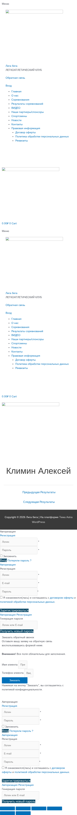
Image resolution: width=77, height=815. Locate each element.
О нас (15, 95)
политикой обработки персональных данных (27, 601)
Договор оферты (25, 132)
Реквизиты (21, 140)
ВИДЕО (15, 108)
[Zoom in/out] (54, 808)
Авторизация (8, 564)
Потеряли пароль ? (19, 560)
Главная (16, 91)
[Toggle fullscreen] (38, 808)
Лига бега (11, 65)
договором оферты (61, 597)
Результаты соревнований (27, 103)
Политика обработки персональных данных (42, 136)
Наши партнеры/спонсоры (27, 112)
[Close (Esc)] (7, 808)
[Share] (23, 808)
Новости (16, 120)
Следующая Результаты (39, 501)
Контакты (17, 124)
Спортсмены (19, 116)
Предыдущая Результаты (39, 492)
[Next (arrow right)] (23, 813)
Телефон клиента (13, 673)
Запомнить (9, 556)
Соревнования (20, 99)
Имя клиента (10, 664)
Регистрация (7, 535)
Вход (9, 85)
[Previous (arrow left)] (7, 813)
